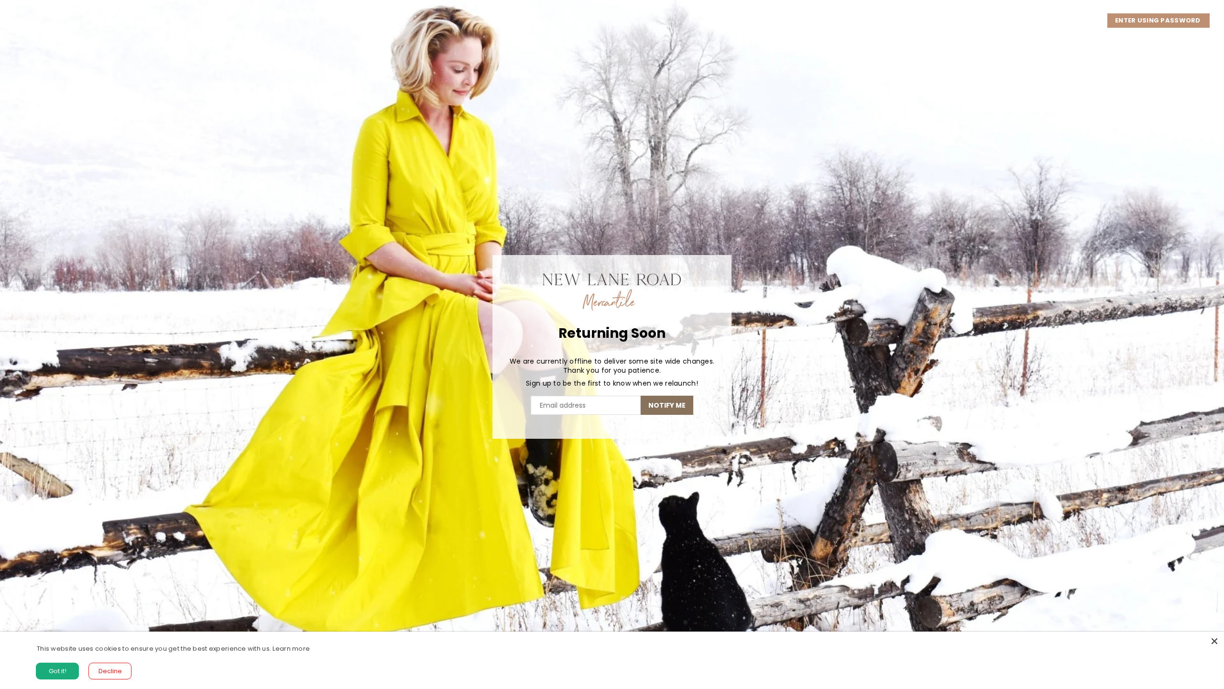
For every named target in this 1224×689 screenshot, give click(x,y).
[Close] (1214, 641)
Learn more (291, 648)
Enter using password (1158, 20)
